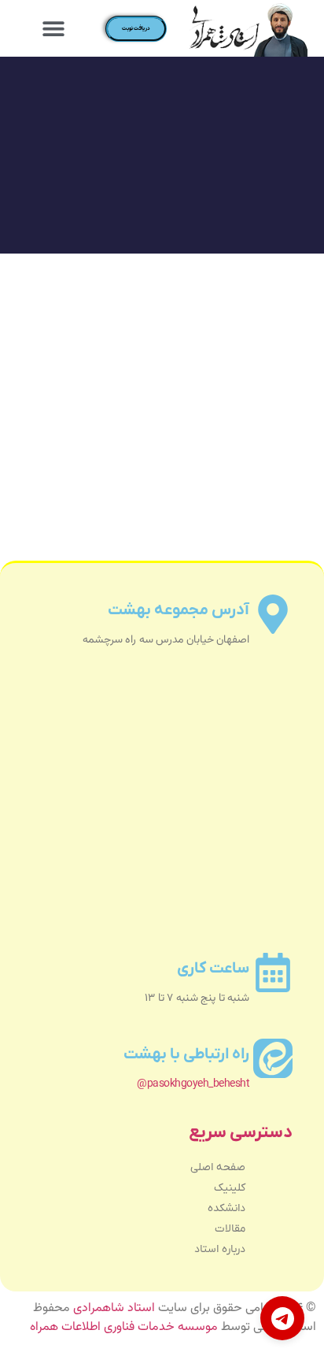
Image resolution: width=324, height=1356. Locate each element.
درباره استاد (219, 1249)
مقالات (230, 1228)
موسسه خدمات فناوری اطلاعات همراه (124, 1327)
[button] (54, 28)
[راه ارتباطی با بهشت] (273, 1058)
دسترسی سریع (241, 1132)
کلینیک (229, 1187)
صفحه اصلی (217, 1167)
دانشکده (226, 1208)
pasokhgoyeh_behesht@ (193, 1084)
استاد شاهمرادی (114, 1308)
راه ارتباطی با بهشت (186, 1054)
